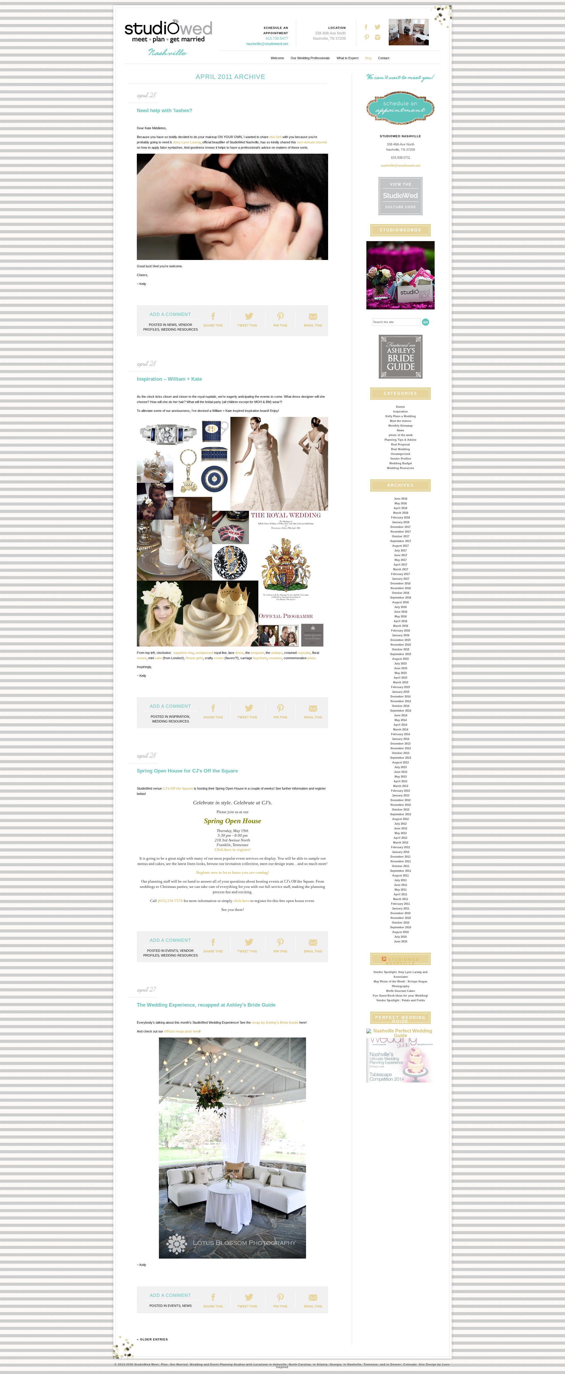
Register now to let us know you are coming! (232, 872)
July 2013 (400, 767)
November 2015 (400, 644)
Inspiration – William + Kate (169, 379)
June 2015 (400, 668)
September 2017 (400, 541)
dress (239, 652)
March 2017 (400, 569)
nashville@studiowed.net (267, 44)
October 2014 (400, 706)
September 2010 (400, 927)
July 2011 (400, 880)
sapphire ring (183, 652)
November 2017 (400, 531)
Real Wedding (400, 449)
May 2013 (401, 776)
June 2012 (400, 828)
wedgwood (204, 652)
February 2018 (400, 517)
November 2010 (400, 917)
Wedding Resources (400, 468)
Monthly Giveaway (400, 425)
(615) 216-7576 (170, 901)
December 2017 (400, 527)
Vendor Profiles (400, 458)
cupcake (304, 652)
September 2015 (400, 654)
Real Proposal (400, 444)
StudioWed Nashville (402, 961)
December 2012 (400, 800)
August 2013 (400, 762)
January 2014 (400, 738)
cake (158, 658)
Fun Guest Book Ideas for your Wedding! (400, 995)
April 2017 (400, 564)
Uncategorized (400, 454)
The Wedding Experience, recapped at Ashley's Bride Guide (206, 1005)
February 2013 (400, 790)
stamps (276, 652)
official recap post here (182, 1031)
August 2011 (400, 875)
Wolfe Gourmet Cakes (400, 991)
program (257, 652)
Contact (383, 58)
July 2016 (400, 607)
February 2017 (400, 574)
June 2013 (400, 771)
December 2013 (400, 743)
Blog (368, 58)
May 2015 (401, 673)
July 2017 (400, 550)
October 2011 (400, 866)
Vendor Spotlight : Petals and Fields (400, 1000)
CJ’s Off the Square (178, 788)
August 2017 (400, 545)
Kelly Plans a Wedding (400, 416)
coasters (275, 658)
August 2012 (400, 819)
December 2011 (400, 856)
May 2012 (401, 833)
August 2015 (400, 658)
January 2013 (400, 795)
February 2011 (400, 903)
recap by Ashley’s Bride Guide (275, 1022)
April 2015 (400, 677)
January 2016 (400, 635)
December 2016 (400, 583)
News (400, 430)
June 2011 (400, 885)
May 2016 (401, 616)
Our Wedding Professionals (310, 58)
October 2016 (400, 592)
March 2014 (400, 729)
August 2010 (400, 932)
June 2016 (400, 611)
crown (142, 658)
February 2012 (400, 847)
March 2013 (400, 786)
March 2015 (400, 682)
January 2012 (400, 852)
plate (311, 658)
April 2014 (400, 724)
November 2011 (400, 861)
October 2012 (400, 809)
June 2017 (400, 555)
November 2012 (400, 804)
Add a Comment (170, 314)
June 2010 (400, 941)
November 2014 (400, 701)
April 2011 (400, 894)
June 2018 (400, 498)
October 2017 (400, 536)
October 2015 (400, 649)
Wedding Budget (400, 463)
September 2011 (400, 870)
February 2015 (400, 687)
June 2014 (400, 715)
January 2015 (400, 691)
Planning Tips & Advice (400, 439)
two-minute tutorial (312, 142)
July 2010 (400, 936)
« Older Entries (152, 1339)
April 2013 (400, 781)
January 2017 (400, 578)
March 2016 (400, 625)
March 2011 (400, 899)
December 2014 (400, 696)
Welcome (277, 58)
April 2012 (400, 837)
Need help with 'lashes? (164, 110)
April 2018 (400, 508)
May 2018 (401, 503)
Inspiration (400, 411)
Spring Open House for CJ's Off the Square (187, 771)
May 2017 (401, 559)
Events (400, 406)
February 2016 (400, 630)
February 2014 (400, 734)
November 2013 (400, 748)
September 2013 (400, 757)
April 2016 (400, 621)
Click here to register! (233, 849)
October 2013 (400, 753)
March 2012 (400, 842)
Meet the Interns (400, 421)
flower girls (194, 658)
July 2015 (400, 663)
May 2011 (401, 889)
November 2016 (400, 588)
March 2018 (400, 512)
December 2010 (400, 913)
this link (275, 137)
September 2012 (400, 814)
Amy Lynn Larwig (187, 142)
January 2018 (400, 522)
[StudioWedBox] (400, 275)
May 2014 (401, 720)
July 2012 (400, 823)
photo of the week (401, 435)
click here (241, 901)
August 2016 (400, 602)
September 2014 (400, 710)
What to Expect (347, 58)
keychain (260, 658)
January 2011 (400, 908)
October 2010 (400, 922)
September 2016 (400, 597)
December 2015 (400, 640)
